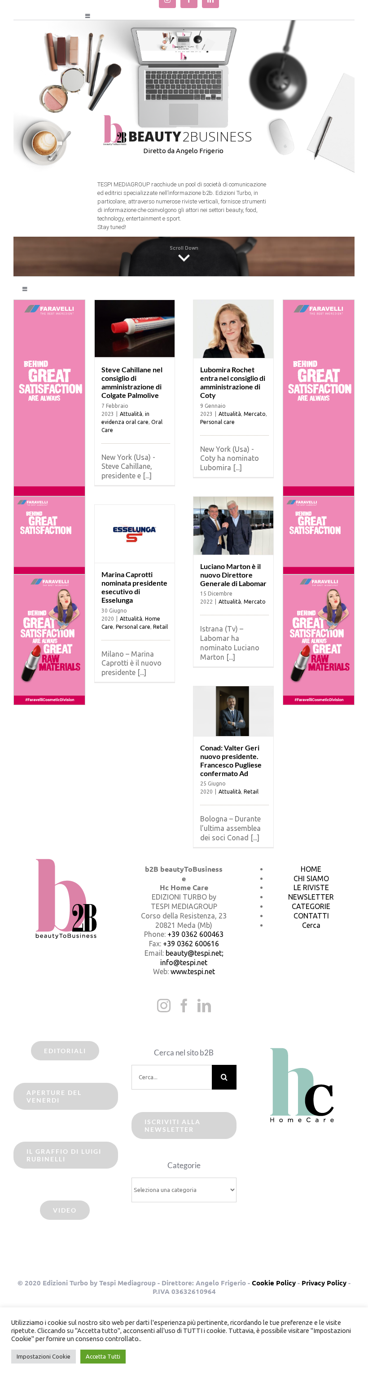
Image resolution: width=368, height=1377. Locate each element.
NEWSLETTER (311, 897)
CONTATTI (311, 916)
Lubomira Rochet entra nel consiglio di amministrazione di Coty (232, 382)
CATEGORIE (311, 906)
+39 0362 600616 (191, 944)
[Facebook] (184, 1005)
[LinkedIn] (204, 1005)
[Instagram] (164, 1005)
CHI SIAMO (311, 878)
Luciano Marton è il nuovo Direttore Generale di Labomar (233, 574)
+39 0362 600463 (195, 934)
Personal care (217, 422)
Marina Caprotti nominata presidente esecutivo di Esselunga (134, 587)
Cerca (311, 925)
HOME (311, 869)
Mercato (255, 414)
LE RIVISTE (311, 887)
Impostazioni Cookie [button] (43, 1356)
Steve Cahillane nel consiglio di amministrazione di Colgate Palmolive (131, 382)
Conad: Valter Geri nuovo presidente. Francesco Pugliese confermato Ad (231, 760)
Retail (160, 627)
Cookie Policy (274, 1282)
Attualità (131, 414)
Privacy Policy (324, 1282)
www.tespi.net (193, 971)
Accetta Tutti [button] (103, 1356)
